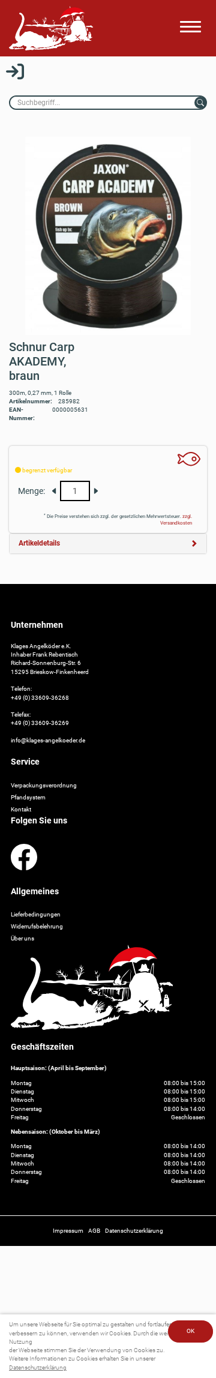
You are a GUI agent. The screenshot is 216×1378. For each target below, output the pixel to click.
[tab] (108, 543)
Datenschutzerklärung (38, 1367)
